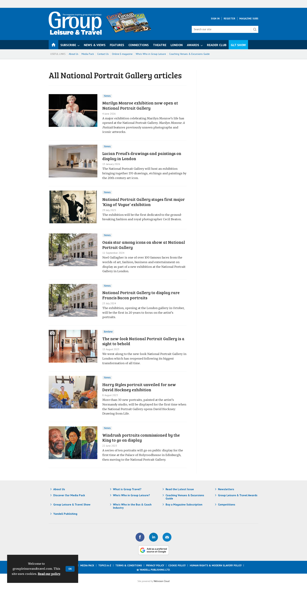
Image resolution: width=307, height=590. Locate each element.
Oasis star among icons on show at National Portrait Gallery (143, 244)
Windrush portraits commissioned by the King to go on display (141, 437)
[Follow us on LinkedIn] (153, 537)
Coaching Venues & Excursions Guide (189, 54)
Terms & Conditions (128, 565)
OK (70, 568)
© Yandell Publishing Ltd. (153, 569)
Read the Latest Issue (180, 489)
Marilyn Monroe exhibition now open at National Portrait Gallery (140, 105)
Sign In (215, 18)
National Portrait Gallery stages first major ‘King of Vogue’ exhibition (143, 201)
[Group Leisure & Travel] (75, 33)
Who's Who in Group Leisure (151, 54)
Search (255, 29)
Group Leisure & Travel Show (71, 504)
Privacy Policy (155, 565)
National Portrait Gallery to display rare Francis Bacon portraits (141, 295)
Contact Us (103, 54)
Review (108, 331)
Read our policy (49, 574)
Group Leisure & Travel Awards (237, 495)
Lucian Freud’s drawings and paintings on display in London (141, 156)
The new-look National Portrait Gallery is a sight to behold (143, 341)
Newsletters (226, 489)
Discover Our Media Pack (69, 495)
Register (229, 18)
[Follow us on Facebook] (140, 537)
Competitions (226, 504)
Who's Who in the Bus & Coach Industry (132, 506)
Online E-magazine (122, 54)
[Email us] (167, 537)
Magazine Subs (248, 18)
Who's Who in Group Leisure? (131, 495)
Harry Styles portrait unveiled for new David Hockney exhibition (139, 387)
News (107, 96)
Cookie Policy (177, 565)
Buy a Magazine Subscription (184, 504)
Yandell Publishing (65, 513)
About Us (73, 54)
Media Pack (88, 54)
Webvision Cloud (161, 581)
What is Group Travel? (127, 489)
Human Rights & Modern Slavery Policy (216, 565)
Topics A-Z (104, 565)
